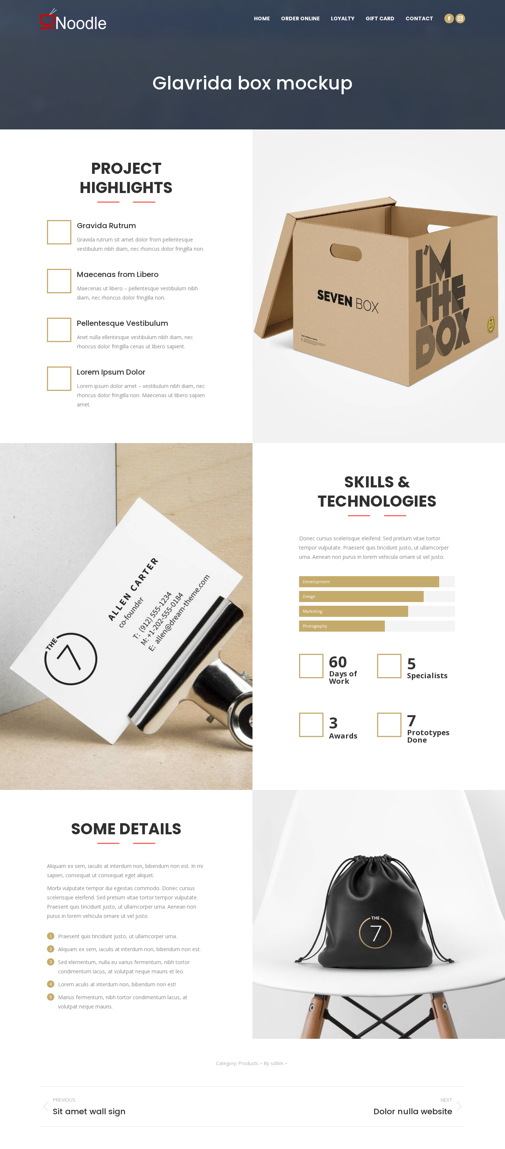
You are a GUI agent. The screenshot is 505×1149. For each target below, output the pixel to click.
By (274, 1063)
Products (248, 1063)
